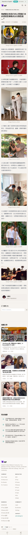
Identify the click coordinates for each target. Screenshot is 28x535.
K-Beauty (17, 485)
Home (2, 9)
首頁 (16, 477)
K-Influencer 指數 (5, 520)
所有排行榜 (4, 505)
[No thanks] (25, 1)
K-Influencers (4, 479)
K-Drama (17, 482)
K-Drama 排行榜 (5, 512)
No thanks (21, 1)
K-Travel (17, 490)
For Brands (4, 482)
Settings (17, 510)
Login (16, 505)
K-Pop (16, 479)
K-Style (17, 492)
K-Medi (17, 498)
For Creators (4, 485)
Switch (15, 1)
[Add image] (26, 309)
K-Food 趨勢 (4, 515)
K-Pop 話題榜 (4, 507)
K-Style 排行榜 (4, 518)
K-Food (17, 487)
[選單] (25, 5)
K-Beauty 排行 (4, 510)
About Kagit (4, 477)
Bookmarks (18, 507)
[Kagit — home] (4, 5)
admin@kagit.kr (19, 516)
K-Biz (16, 495)
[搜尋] (22, 5)
